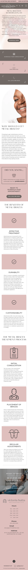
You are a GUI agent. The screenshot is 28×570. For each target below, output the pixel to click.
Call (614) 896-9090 (14, 196)
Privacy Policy (22, 568)
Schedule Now (14, 40)
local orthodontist (6, 34)
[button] (26, 5)
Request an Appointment (14, 488)
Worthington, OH (16, 34)
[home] (8, 6)
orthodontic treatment (9, 17)
